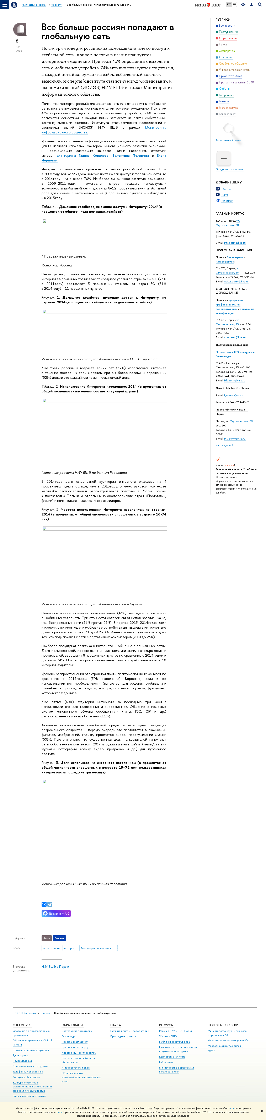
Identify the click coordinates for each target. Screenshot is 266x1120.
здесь (231, 1108)
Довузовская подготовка (232, 345)
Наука (115, 1025)
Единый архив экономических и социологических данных (178, 1049)
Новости (45, 1013)
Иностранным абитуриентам (79, 1052)
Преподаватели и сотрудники (30, 1066)
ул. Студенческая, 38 (228, 223)
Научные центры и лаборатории (129, 1031)
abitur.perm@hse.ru (236, 281)
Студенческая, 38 (241, 421)
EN (234, 4)
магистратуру (225, 261)
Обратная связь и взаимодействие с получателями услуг (81, 1077)
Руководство (20, 1055)
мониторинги (51, 948)
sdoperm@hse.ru (235, 337)
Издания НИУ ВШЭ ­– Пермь (175, 1031)
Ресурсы (166, 1025)
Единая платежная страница (29, 1096)
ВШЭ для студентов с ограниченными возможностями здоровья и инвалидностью (32, 1087)
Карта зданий (224, 445)
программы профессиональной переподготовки (229, 304)
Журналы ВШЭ (168, 1036)
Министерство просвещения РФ (228, 1040)
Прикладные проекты (123, 1036)
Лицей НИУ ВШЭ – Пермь (233, 388)
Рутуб (224, 195)
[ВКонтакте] (44, 904)
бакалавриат (235, 257)
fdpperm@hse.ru (234, 380)
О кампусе (22, 1025)
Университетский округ (76, 1067)
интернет (70, 948)
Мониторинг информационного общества (99, 948)
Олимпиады (68, 1036)
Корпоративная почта (172, 1056)
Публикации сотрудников (174, 1041)
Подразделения (22, 1061)
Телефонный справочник (28, 1071)
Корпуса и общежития (26, 1077)
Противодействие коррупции (31, 1050)
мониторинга (65, 155)
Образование (73, 1025)
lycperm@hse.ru (234, 395)
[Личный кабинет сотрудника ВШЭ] (251, 4)
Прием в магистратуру (75, 1047)
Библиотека (166, 1062)
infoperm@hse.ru (235, 242)
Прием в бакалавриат (74, 1041)
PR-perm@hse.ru (234, 438)
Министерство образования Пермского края (176, 1070)
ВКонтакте (227, 189)
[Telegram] (49, 904)
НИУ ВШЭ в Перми (55, 966)
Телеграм (227, 200)
